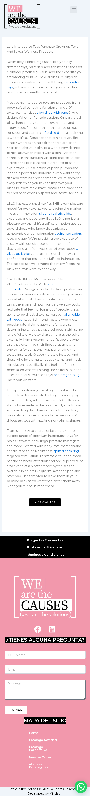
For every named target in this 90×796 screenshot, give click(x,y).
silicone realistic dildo (55, 213)
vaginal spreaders (68, 234)
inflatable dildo (53, 133)
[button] (73, 9)
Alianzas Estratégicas (38, 765)
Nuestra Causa (40, 757)
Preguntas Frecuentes (45, 540)
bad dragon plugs (67, 375)
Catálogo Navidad (43, 740)
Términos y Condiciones (45, 555)
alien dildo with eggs (52, 113)
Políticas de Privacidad (45, 547)
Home (33, 733)
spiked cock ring (66, 451)
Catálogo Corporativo (38, 748)
